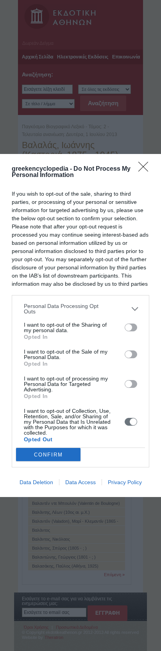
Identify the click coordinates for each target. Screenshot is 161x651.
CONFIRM (48, 455)
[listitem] (80, 308)
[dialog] (80, 325)
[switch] (131, 327)
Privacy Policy (125, 482)
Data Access (80, 482)
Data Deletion (36, 482)
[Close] (145, 169)
